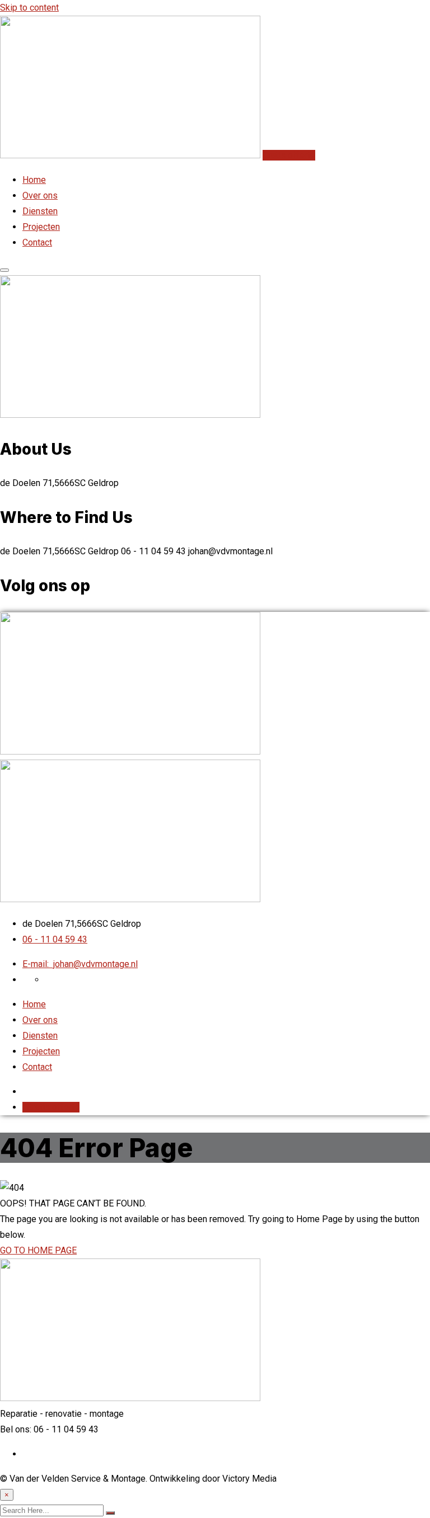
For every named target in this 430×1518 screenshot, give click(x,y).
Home (34, 180)
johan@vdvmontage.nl (80, 964)
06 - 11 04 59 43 (54, 939)
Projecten (41, 226)
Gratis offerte (289, 155)
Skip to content (29, 7)
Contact (37, 242)
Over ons (40, 195)
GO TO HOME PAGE (38, 1250)
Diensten (40, 211)
